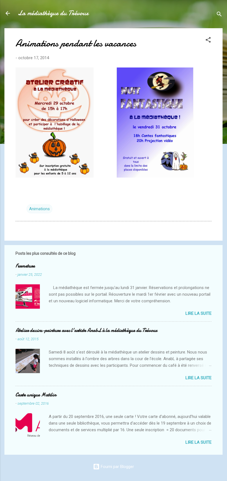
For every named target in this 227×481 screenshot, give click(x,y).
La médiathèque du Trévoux (53, 13)
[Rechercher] (219, 15)
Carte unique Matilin (36, 394)
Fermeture (25, 265)
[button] (208, 41)
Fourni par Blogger (117, 466)
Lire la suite (198, 313)
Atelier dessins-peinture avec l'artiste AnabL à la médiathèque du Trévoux (86, 330)
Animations (39, 208)
